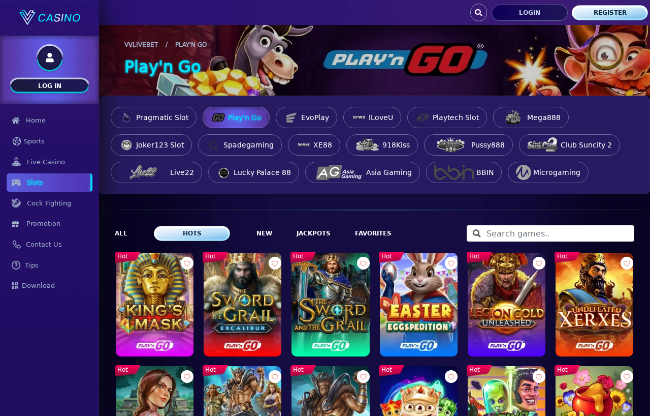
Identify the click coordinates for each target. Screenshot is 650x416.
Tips (32, 265)
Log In (49, 86)
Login (529, 12)
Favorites (373, 233)
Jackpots (314, 233)
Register (610, 12)
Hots (192, 233)
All (121, 233)
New (264, 233)
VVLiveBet (141, 44)
